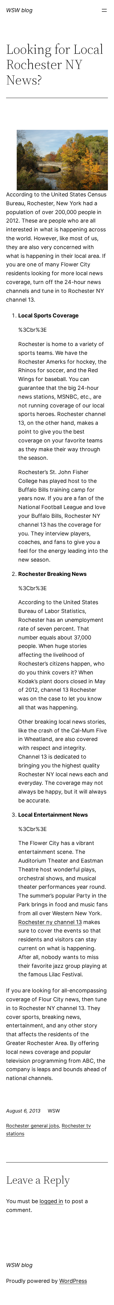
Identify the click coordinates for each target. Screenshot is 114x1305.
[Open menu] (104, 10)
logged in (51, 1201)
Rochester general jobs (32, 1126)
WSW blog (19, 10)
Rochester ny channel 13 (50, 922)
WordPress (73, 1281)
